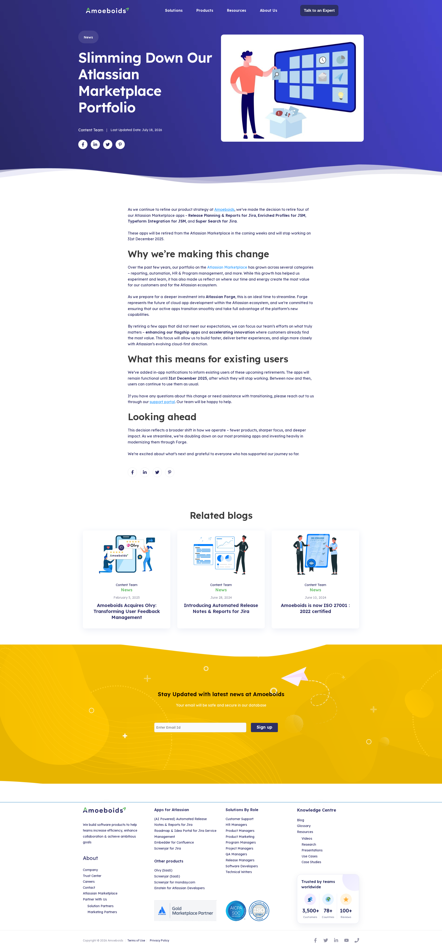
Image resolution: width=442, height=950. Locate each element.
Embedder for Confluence (174, 842)
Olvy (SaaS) (163, 870)
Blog (300, 820)
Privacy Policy (159, 940)
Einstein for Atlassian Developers (179, 888)
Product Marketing (240, 837)
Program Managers (241, 842)
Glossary (304, 826)
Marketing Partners (102, 912)
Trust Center (92, 876)
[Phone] (357, 940)
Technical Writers (239, 872)
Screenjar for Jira (167, 848)
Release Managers (240, 860)
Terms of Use (136, 940)
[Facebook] (315, 940)
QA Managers (236, 854)
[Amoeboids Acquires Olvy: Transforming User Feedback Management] (126, 553)
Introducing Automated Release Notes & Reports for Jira (221, 608)
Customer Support (239, 819)
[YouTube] (346, 940)
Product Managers (240, 831)
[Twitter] (325, 940)
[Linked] (336, 940)
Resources (305, 832)
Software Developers (242, 866)
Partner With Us (95, 899)
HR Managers (236, 825)
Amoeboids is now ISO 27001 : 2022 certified (315, 608)
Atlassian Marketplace (227, 267)
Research (309, 844)
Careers (89, 882)
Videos (307, 838)
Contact (89, 887)
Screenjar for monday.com (174, 882)
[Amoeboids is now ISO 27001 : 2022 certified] (315, 553)
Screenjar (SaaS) (167, 876)
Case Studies (311, 862)
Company (90, 870)
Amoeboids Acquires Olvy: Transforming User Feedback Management (126, 611)
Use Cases (309, 856)
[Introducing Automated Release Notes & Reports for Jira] (221, 553)
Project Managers (239, 848)
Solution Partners (100, 906)
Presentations (312, 850)
